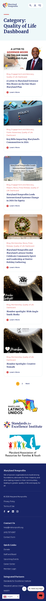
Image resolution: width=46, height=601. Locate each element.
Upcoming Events (11, 559)
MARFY (7, 591)
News (15, 188)
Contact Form (9, 537)
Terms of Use (9, 506)
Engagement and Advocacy (22, 74)
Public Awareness (13, 132)
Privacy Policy (9, 501)
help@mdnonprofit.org (13, 527)
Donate (7, 549)
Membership (16, 243)
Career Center (9, 564)
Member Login (10, 569)
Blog (8, 74)
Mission (9, 188)
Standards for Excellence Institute (17, 581)
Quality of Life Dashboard (16, 77)
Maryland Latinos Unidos (14, 586)
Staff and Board (10, 554)
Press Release (24, 188)
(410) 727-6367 (9, 532)
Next (28, 384)
